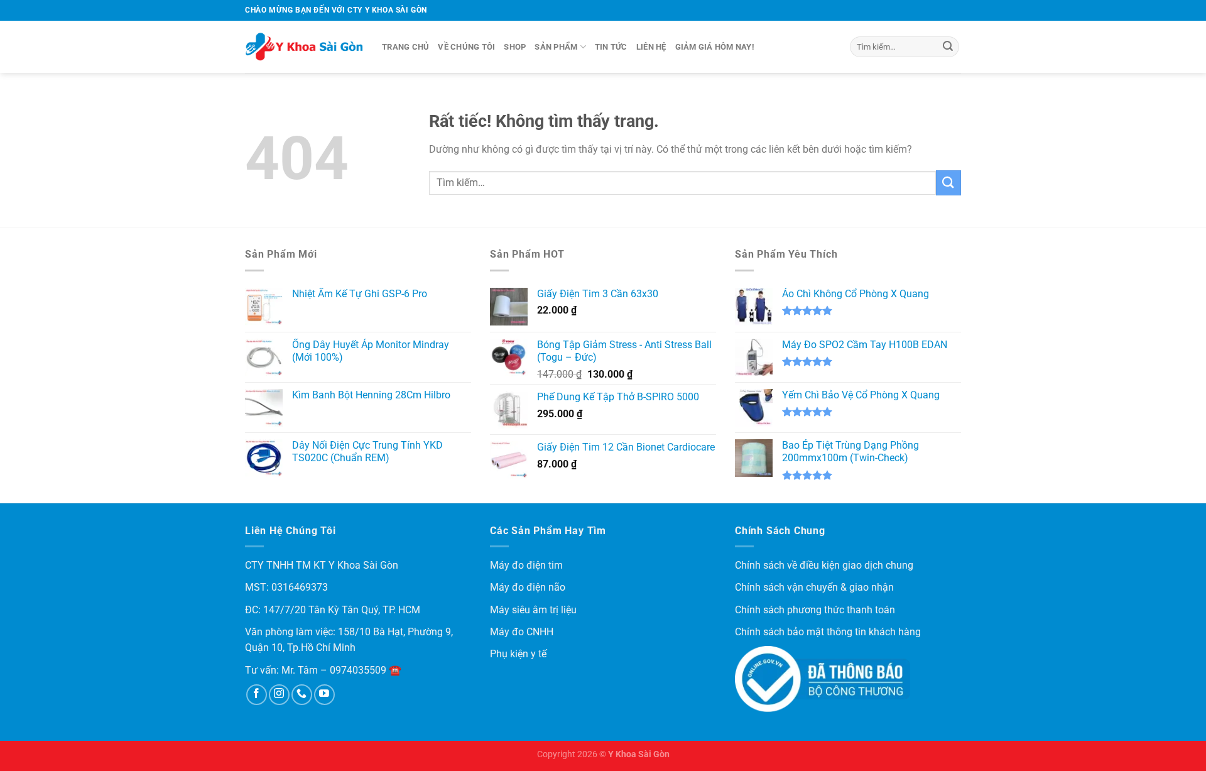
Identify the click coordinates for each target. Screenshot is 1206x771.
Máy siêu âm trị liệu (533, 610)
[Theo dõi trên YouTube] (324, 694)
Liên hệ (651, 47)
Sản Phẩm (556, 47)
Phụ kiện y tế (518, 654)
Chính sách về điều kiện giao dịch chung (824, 565)
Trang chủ (405, 47)
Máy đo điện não (527, 587)
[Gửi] (948, 47)
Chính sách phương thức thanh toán (815, 610)
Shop (515, 47)
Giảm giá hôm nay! (714, 47)
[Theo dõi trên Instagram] (279, 694)
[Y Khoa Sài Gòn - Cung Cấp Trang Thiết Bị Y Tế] (304, 47)
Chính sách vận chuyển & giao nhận (814, 587)
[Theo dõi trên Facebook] (256, 694)
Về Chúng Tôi (466, 47)
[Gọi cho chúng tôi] (301, 694)
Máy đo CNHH (521, 632)
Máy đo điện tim (526, 565)
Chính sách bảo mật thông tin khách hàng (828, 632)
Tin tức (611, 47)
